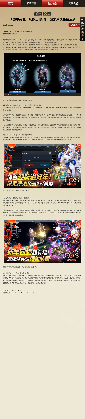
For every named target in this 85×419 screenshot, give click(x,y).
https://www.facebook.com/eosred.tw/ (23, 293)
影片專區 (31, 3)
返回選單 (75, 25)
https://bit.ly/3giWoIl (16, 290)
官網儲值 (73, 3)
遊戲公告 (52, 3)
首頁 (10, 3)
